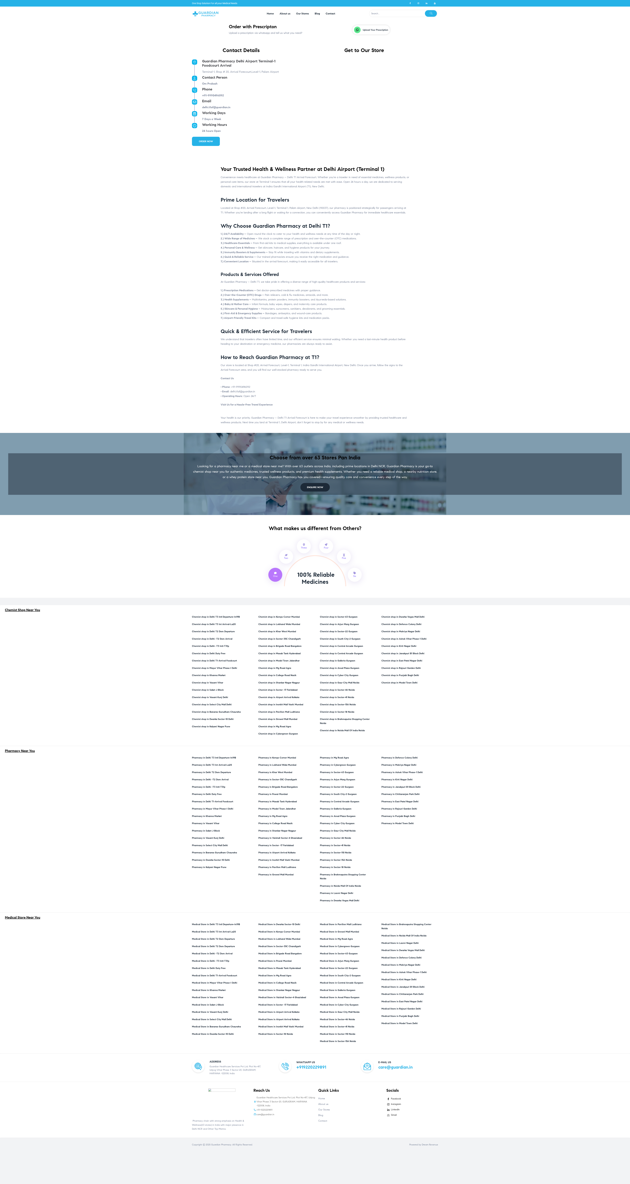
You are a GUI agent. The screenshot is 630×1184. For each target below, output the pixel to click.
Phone (207, 89)
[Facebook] (410, 3)
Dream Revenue (430, 1144)
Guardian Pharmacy (221, 1144)
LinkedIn (395, 1109)
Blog (320, 1115)
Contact (322, 1120)
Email (206, 101)
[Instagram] (418, 3)
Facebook (395, 1098)
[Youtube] (434, 3)
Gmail (393, 1115)
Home (321, 1098)
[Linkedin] (426, 3)
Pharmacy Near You (20, 751)
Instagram (395, 1104)
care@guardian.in (395, 1067)
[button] (371, 29)
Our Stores (324, 1109)
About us (323, 1104)
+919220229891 (311, 1067)
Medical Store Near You (22, 917)
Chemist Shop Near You (22, 610)
